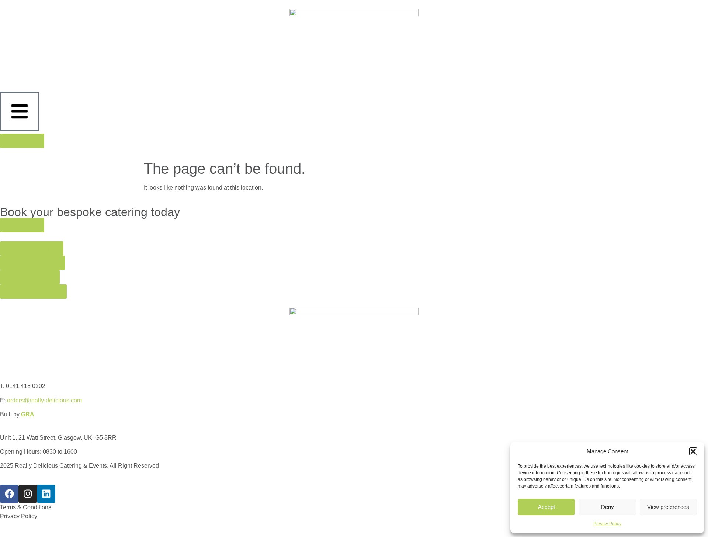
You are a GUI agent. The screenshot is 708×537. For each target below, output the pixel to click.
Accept (546, 507)
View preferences (668, 507)
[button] (693, 451)
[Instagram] (27, 494)
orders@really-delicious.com (44, 400)
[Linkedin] (46, 494)
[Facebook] (9, 494)
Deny (607, 507)
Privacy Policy (607, 523)
